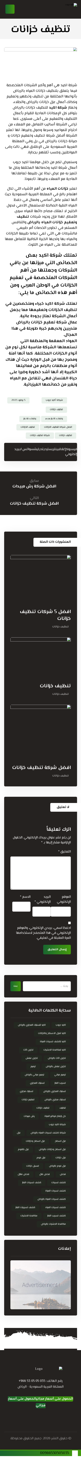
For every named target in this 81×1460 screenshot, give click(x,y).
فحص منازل (23, 1174)
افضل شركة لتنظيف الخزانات (58, 427)
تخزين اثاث (28, 1050)
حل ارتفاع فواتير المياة (55, 1116)
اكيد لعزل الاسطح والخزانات (52, 1033)
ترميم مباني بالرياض (34, 1075)
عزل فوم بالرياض (57, 1166)
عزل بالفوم (23, 1149)
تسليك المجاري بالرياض (54, 1091)
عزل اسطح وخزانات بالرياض (52, 1149)
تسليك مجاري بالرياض (55, 1100)
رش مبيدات (29, 1116)
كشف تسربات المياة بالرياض (51, 1199)
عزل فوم (41, 1158)
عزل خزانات (60, 1158)
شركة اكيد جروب (57, 1125)
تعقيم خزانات (28, 1100)
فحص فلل (44, 1174)
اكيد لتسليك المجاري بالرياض (32, 1025)
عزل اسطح (60, 1141)
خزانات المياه (57, 189)
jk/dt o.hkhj (29, 419)
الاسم (25, 897)
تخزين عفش (32, 1058)
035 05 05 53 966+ (31, 1381)
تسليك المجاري (37, 1083)
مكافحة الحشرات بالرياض (53, 1224)
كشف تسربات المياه (55, 1208)
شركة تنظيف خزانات (40, 435)
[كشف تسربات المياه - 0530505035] (60, 9)
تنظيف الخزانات (28, 427)
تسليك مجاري (26, 1091)
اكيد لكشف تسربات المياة (53, 1042)
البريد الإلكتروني (42, 900)
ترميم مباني (60, 1075)
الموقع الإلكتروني (64, 900)
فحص (63, 1174)
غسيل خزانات (32, 1166)
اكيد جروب (61, 1025)
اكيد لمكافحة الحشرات (54, 1050)
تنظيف (62, 1108)
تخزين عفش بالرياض (56, 1067)
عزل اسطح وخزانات (35, 1141)
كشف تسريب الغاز (56, 1216)
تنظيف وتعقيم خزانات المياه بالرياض (47, 219)
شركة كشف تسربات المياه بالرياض (48, 1133)
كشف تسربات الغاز (31, 1183)
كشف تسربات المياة (55, 1191)
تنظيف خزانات (56, 410)
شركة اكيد (58, 108)
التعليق (64, 851)
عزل (19, 1133)
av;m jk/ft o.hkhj (54, 419)
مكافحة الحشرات (28, 1216)
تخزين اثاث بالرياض (57, 1058)
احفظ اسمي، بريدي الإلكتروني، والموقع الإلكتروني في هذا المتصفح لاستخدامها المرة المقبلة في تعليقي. (43, 933)
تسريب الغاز (60, 1083)
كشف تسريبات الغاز (25, 1208)
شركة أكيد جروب (54, 400)
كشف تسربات (58, 1183)
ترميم (33, 1067)
